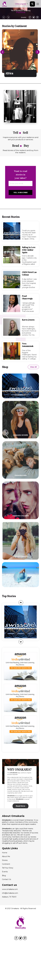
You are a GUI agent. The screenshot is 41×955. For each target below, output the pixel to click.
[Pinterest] (37, 17)
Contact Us (6, 879)
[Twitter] (34, 17)
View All (33, 367)
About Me (6, 856)
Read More (20, 806)
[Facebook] (30, 17)
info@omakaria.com (10, 893)
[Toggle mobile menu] (37, 4)
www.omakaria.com (10, 889)
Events (5, 872)
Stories (5, 860)
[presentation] (2, 52)
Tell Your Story (7, 868)
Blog (4, 876)
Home (4, 853)
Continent (6, 864)
